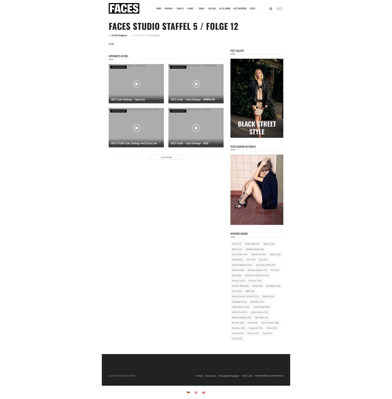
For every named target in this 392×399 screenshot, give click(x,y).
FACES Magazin (119, 35)
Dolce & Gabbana (242, 265)
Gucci (237, 291)
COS (251, 260)
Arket (236, 244)
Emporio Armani (257, 270)
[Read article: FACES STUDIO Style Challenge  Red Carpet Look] (136, 127)
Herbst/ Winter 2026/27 (245, 296)
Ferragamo (273, 286)
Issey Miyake (261, 307)
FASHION (168, 8)
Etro (275, 270)
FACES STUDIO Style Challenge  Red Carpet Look (134, 143)
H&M (250, 291)
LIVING (190, 8)
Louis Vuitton (259, 312)
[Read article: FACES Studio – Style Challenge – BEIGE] (196, 127)
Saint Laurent (270, 323)
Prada (253, 323)
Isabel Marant (240, 307)
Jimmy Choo (239, 312)
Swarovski (256, 328)
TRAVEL (201, 8)
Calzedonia (258, 254)
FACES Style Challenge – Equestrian (128, 99)
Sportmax (238, 328)
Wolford (253, 333)
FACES (252, 8)
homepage (239, 302)
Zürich (237, 338)
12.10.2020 (139, 35)
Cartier (275, 254)
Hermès (268, 296)
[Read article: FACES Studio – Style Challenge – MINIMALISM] (196, 83)
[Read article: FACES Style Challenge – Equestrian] (136, 83)
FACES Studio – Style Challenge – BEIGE (190, 143)
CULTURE (212, 8)
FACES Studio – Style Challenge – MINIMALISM (193, 99)
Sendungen (154, 35)
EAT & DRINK (224, 8)
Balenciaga (252, 244)
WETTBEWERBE (240, 8)
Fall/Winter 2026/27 (257, 275)
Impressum (211, 376)
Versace (237, 333)
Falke (236, 275)
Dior (263, 260)
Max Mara (261, 317)
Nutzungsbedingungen (229, 376)
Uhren (272, 328)
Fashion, (255, 281)
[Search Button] (271, 8)
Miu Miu (238, 323)
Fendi (258, 286)
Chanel (237, 260)
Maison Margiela (241, 317)
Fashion (238, 281)
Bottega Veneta (255, 249)
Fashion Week (240, 286)
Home (158, 8)
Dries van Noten (265, 265)
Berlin (237, 249)
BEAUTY (180, 8)
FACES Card (247, 376)
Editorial (238, 270)
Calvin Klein (239, 254)
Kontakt (199, 376)
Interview (257, 302)
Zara (267, 333)
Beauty (269, 244)
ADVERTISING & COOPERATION (269, 376)
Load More (166, 157)
